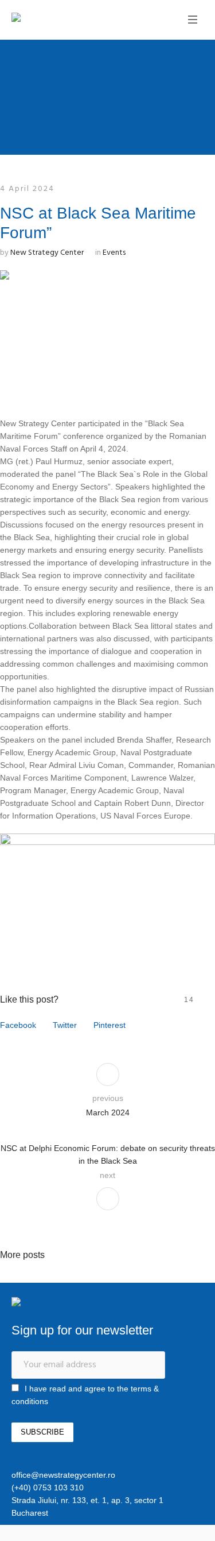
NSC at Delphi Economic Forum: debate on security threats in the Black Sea (108, 1154)
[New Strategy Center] (54, 18)
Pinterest (109, 1025)
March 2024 (108, 1112)
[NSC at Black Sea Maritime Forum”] (107, 333)
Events (114, 252)
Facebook (18, 1025)
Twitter (65, 1025)
